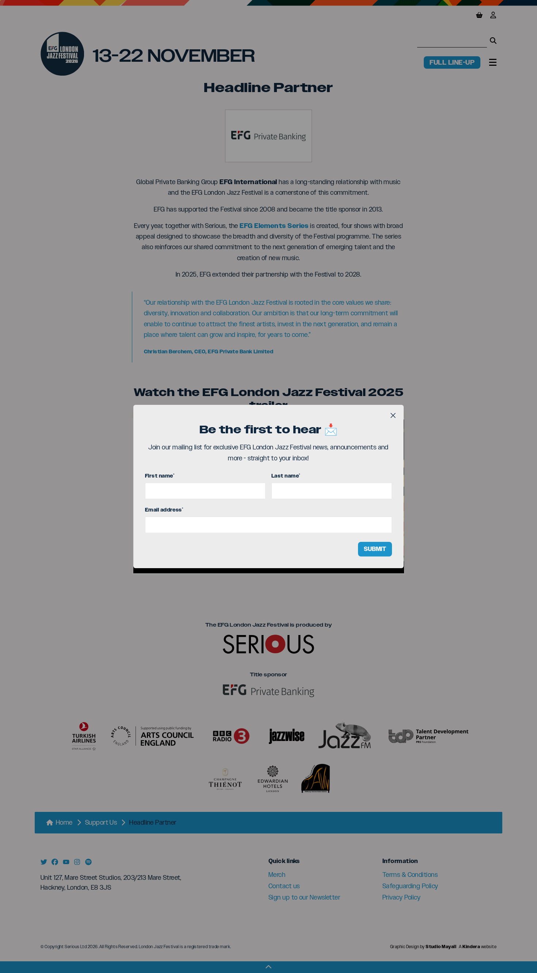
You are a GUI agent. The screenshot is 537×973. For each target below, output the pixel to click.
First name (159, 476)
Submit (375, 549)
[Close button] (393, 415)
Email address (164, 510)
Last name (285, 476)
